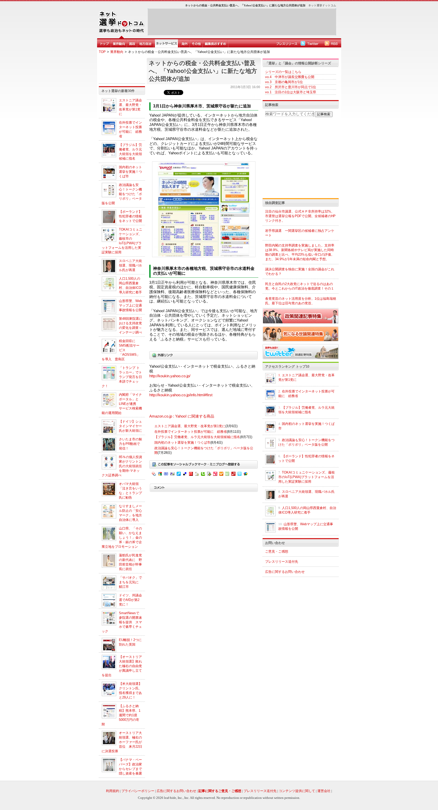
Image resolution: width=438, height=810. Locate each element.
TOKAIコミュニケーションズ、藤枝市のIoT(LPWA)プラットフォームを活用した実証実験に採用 (306, 476)
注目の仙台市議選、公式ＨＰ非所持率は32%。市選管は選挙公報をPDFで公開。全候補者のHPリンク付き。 (300, 216)
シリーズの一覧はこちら (283, 72)
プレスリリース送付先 (281, 561)
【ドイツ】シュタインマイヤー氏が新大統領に (130, 426)
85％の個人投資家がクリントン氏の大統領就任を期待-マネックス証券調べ (122, 466)
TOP (102, 52)
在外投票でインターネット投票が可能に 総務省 (190, 432)
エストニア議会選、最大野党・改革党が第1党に (189, 426)
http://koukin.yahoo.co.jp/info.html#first (180, 395)
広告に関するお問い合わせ (285, 572)
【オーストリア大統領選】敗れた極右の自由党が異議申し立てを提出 (122, 666)
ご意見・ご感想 (276, 551)
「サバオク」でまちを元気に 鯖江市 (130, 582)
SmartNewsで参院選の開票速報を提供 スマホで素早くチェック (122, 622)
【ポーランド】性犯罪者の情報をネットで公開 (130, 216)
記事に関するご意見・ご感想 (219, 791)
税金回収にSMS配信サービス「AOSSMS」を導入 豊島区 (121, 350)
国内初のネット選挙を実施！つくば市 (130, 171)
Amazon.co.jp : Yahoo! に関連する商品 (181, 416)
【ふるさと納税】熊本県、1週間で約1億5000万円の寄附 (121, 715)
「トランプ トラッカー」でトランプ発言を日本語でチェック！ (122, 377)
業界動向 (116, 52)
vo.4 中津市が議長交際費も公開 (289, 77)
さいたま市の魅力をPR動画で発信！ (130, 443)
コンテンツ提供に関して (297, 791)
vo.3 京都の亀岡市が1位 (284, 82)
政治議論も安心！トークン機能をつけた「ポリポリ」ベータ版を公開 (122, 194)
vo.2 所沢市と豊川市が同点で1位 (290, 87)
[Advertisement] (242, 21)
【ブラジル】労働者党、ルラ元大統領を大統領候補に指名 (197, 437)
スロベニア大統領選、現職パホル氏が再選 (130, 265)
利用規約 (112, 791)
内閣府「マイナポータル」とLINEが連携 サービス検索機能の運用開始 (122, 404)
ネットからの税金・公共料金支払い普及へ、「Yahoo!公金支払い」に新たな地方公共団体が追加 (203, 71)
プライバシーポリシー (137, 791)
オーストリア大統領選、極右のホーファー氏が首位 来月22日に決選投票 (122, 742)
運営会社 (324, 791)
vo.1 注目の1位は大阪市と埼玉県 (290, 92)
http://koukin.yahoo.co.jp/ (169, 376)
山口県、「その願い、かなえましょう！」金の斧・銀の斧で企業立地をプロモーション (122, 537)
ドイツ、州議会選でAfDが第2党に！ (130, 599)
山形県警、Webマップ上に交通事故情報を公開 (130, 305)
